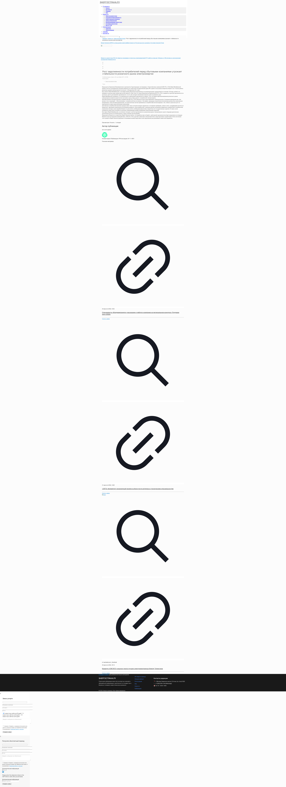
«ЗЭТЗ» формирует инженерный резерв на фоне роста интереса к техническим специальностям (137, 489)
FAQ (136, 684)
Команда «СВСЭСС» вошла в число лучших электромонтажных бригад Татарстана (132, 669)
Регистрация (138, 681)
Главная (104, 38)
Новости (110, 38)
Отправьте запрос (104, 674)
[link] (119, 37)
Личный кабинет (139, 679)
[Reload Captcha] (3, 772)
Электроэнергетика (119, 38)
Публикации (138, 688)
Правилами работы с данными (17, 729)
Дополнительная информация (10, 768)
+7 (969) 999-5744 (160, 683)
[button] (15, 772)
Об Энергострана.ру (140, 676)
